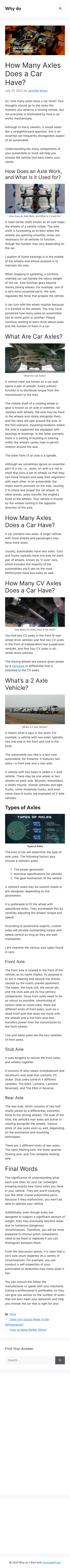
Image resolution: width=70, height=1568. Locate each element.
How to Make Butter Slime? (28, 1329)
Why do (13, 8)
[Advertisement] (30, 1438)
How (13, 1314)
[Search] (60, 1360)
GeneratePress (52, 1562)
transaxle (18, 666)
